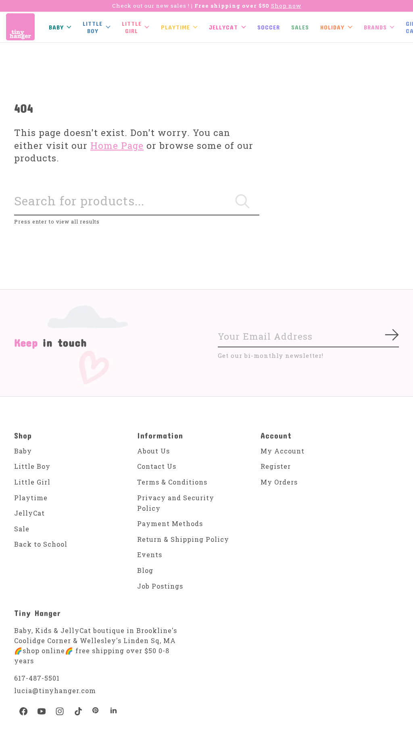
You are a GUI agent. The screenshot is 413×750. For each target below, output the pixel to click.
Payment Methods (170, 523)
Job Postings (160, 586)
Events (149, 554)
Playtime (175, 27)
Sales (300, 27)
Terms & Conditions (172, 482)
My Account (283, 451)
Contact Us (156, 466)
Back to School (40, 544)
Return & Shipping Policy (183, 539)
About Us (153, 451)
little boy (92, 27)
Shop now (286, 5)
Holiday (332, 27)
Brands (375, 27)
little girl (132, 27)
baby (56, 27)
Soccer (268, 27)
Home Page (117, 145)
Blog (145, 570)
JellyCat (223, 27)
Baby (23, 451)
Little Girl (32, 482)
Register (276, 466)
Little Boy (32, 466)
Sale (21, 528)
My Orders (279, 482)
